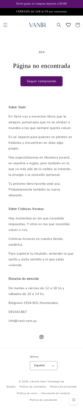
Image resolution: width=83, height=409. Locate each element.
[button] (5, 25)
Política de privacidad (63, 386)
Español (39, 365)
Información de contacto (55, 393)
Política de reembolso (33, 386)
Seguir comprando (41, 81)
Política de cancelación (43, 400)
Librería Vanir (38, 381)
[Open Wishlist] (68, 25)
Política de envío (27, 393)
